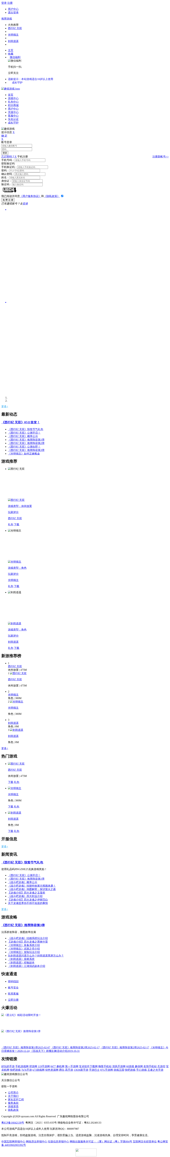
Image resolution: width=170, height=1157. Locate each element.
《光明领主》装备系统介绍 (24, 945)
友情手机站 (150, 1066)
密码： (5, 170)
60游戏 (130, 1066)
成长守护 (17, 82)
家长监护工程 (16, 1099)
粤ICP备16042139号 (12, 1122)
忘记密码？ (8, 156)
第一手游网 (71, 1066)
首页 (10, 94)
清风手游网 (119, 1066)
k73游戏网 (38, 1069)
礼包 (10, 524)
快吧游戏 (15, 1069)
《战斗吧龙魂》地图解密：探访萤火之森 (32, 889)
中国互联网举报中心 (13, 1141)
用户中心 (13, 9)
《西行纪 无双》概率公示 (23, 436)
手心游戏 (141, 1069)
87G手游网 (106, 1069)
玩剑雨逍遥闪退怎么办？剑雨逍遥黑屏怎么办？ (36, 955)
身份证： (6, 180)
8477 (53, 1066)
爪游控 (161, 1066)
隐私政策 (13, 1109)
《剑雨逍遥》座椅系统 (21, 959)
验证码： (6, 184)
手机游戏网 (22, 1066)
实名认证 (13, 119)
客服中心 (13, 115)
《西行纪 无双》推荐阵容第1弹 (26, 439)
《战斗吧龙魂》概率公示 (22, 882)
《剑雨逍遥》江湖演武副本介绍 (26, 966)
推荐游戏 (6, 18)
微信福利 (15, 57)
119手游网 (44, 1066)
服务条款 (13, 1103)
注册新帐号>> (160, 156)
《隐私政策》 (52, 196)
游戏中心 (13, 98)
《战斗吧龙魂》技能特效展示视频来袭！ (32, 885)
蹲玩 (61, 1069)
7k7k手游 (26, 1069)
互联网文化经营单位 (145, 1141)
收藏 (10, 53)
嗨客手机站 (105, 1066)
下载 (16, 524)
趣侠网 (139, 1066)
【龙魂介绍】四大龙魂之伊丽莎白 (28, 899)
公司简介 (13, 1092)
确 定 (4, 135)
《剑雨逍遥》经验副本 (21, 962)
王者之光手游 (155, 1069)
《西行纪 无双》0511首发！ (20, 422)
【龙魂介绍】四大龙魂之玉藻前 (26, 892)
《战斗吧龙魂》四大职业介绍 (25, 896)
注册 (10, 2)
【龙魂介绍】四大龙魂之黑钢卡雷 (28, 941)
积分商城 (13, 105)
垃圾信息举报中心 (58, 1141)
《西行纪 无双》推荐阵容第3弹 (26, 450)
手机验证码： (9, 167)
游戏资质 (13, 1106)
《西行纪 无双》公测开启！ (24, 432)
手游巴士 (94, 1069)
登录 (4, 2)
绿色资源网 (51, 1069)
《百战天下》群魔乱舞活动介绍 (55, 1051)
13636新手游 (81, 1069)
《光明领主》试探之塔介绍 (24, 948)
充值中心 (13, 112)
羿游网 (33, 1066)
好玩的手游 (8, 1066)
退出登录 (13, 12)
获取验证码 (8, 163)
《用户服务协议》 (30, 196)
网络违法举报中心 (36, 1141)
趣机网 (60, 1066)
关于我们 (13, 1096)
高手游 (69, 1069)
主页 (10, 50)
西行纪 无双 (15, 28)
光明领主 (13, 34)
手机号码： (8, 160)
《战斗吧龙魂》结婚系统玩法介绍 (28, 938)
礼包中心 (13, 101)
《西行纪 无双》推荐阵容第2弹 (26, 443)
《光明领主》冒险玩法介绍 (24, 952)
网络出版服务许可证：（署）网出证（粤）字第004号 (101, 1141)
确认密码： (8, 174)
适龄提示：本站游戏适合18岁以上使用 (30, 79)
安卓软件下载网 (88, 1066)
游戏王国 (119, 1069)
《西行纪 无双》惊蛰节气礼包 (25, 429)
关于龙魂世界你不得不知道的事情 (28, 903)
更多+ (4, 406)
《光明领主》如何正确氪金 (24, 453)
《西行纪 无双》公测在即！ (24, 446)
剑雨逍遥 (13, 41)
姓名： (5, 177)
